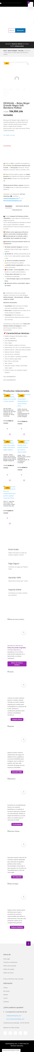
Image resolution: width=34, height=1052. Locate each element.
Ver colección (17, 877)
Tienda (5, 987)
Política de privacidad (9, 966)
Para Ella (20, 50)
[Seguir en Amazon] (25, 1033)
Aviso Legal (6, 959)
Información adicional (22, 206)
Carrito (5, 998)
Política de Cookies (8, 969)
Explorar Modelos (17, 927)
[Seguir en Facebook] (5, 1033)
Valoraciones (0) (17, 210)
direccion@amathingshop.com (15, 1019)
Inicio (5, 50)
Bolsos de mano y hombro (17, 664)
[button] (9, 135)
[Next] (24, 632)
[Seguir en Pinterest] (20, 1033)
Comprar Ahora (17, 719)
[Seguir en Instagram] (10, 1033)
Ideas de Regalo (12, 50)
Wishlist (5, 994)
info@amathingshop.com (13, 1015)
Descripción (8, 206)
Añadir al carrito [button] (12, 429)
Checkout (6, 1001)
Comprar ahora (19, 46)
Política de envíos (8, 973)
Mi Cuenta (6, 991)
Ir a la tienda (17, 824)
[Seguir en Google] (15, 1033)
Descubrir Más (17, 772)
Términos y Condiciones (10, 962)
